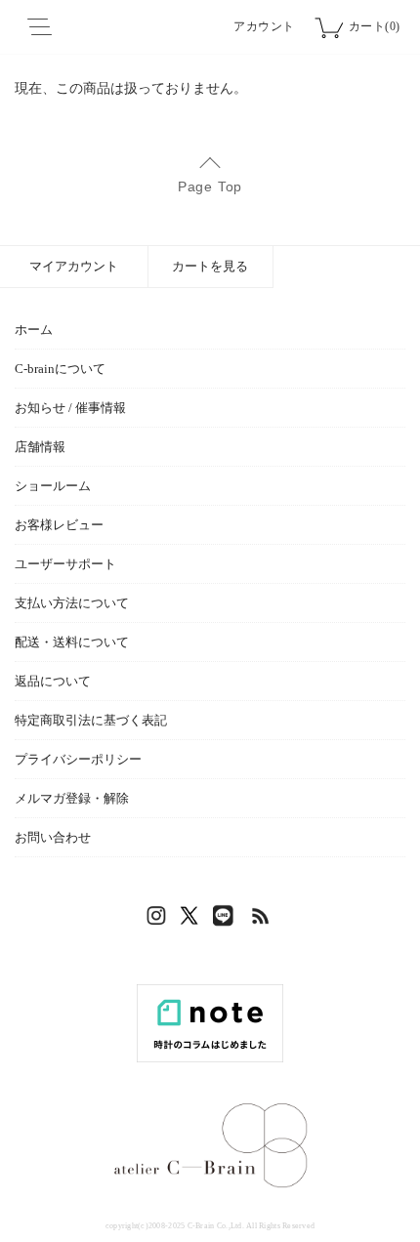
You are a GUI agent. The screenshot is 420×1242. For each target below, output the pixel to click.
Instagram (159, 920)
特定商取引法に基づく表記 (91, 720)
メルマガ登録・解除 (72, 798)
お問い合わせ (53, 837)
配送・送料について (72, 642)
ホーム (34, 329)
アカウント (264, 26)
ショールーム (53, 485)
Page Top (210, 186)
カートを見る (210, 266)
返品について (53, 681)
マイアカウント (73, 266)
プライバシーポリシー (78, 759)
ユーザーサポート (65, 564)
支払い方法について (72, 603)
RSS (261, 920)
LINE (227, 920)
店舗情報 (40, 446)
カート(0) (374, 26)
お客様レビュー (59, 525)
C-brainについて (60, 368)
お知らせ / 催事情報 (70, 407)
